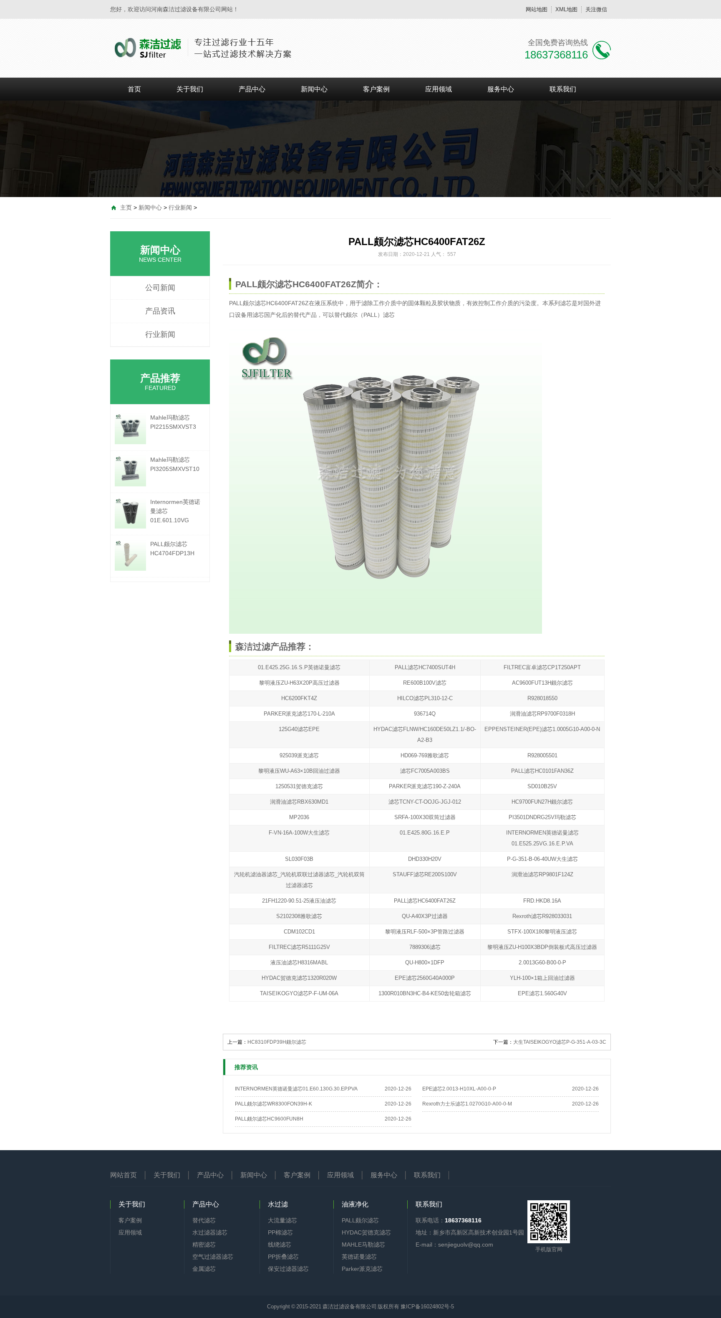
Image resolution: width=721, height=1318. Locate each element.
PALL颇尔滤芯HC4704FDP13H (172, 549)
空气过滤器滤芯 (212, 1256)
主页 (126, 207)
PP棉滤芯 (280, 1232)
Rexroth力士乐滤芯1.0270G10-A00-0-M (467, 1104)
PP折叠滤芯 (283, 1256)
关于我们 (189, 89)
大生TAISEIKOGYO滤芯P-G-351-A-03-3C (559, 1042)
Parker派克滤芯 (362, 1268)
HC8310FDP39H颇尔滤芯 (276, 1042)
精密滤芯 (204, 1244)
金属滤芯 (204, 1268)
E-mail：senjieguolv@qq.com (454, 1244)
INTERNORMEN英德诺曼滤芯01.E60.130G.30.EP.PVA (296, 1089)
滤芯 (258, 314)
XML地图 (566, 9)
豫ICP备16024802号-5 (427, 1306)
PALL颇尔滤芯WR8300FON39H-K (273, 1104)
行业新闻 (180, 207)
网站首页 (123, 1175)
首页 (134, 89)
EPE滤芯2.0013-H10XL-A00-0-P (459, 1089)
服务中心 (500, 89)
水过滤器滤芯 (209, 1232)
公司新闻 (160, 287)
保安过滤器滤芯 (288, 1268)
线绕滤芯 (279, 1244)
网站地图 (536, 9)
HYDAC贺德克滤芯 (366, 1232)
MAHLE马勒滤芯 (363, 1244)
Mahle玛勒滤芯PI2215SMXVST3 (173, 422)
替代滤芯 (204, 1220)
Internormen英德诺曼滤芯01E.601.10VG (175, 511)
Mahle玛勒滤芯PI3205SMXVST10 (174, 464)
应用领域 (438, 89)
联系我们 (563, 89)
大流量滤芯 (282, 1220)
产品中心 (252, 89)
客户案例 (376, 89)
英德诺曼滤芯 (359, 1256)
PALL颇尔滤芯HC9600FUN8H (269, 1119)
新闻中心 (314, 89)
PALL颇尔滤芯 (247, 303)
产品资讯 (160, 311)
